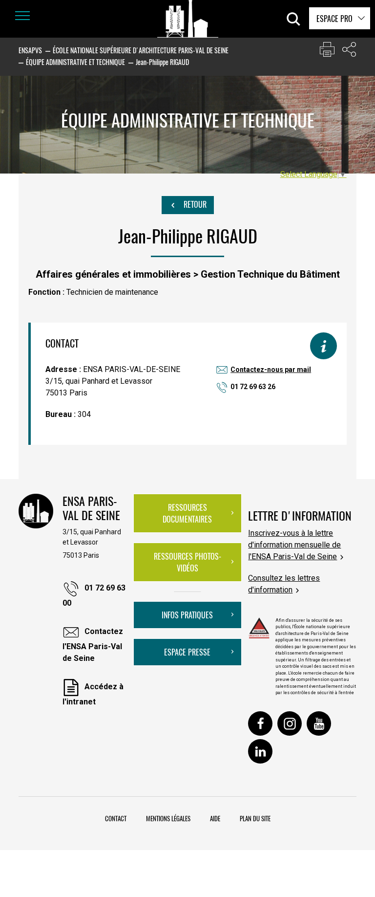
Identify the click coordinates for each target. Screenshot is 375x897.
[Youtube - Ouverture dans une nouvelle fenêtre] (319, 723)
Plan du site (255, 818)
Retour (194, 204)
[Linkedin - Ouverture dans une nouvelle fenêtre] (260, 751)
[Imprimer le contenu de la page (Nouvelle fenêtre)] (327, 52)
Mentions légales (168, 818)
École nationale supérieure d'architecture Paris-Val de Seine (141, 50)
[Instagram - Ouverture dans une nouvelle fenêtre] (289, 723)
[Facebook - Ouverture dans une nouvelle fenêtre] (260, 723)
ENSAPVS (30, 50)
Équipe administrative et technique (75, 62)
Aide (215, 818)
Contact (115, 818)
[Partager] (349, 52)
